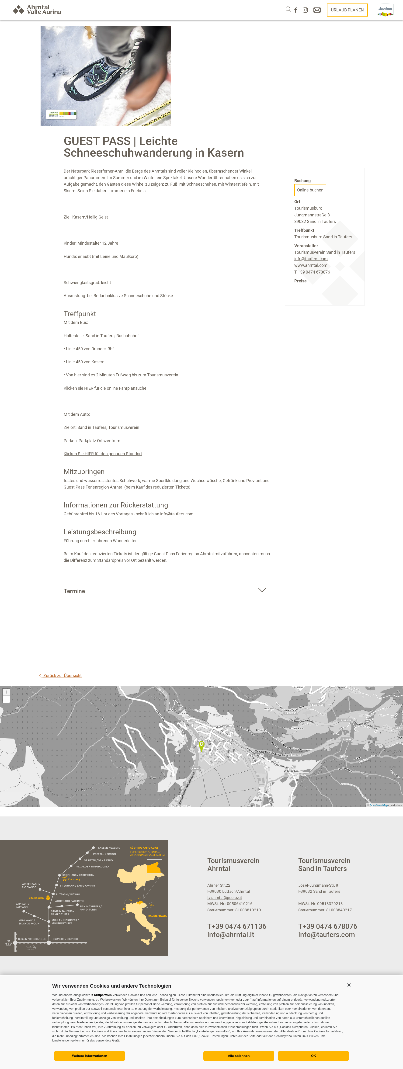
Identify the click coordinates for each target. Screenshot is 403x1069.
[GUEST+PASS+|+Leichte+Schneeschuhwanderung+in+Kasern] (201, 746)
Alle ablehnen (239, 1056)
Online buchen (310, 189)
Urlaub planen (347, 9)
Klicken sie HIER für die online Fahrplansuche (105, 388)
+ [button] (6, 692)
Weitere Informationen (89, 1056)
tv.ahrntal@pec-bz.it (224, 897)
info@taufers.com (311, 258)
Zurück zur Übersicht (62, 675)
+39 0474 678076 (314, 272)
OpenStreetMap (379, 805)
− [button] (6, 699)
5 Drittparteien (101, 995)
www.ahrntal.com (310, 265)
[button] (349, 985)
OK (313, 1056)
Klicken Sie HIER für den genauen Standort (103, 453)
